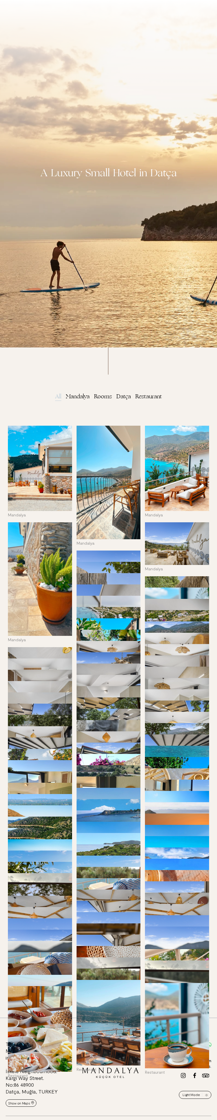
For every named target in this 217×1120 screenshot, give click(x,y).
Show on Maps (19, 1103)
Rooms (103, 397)
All (58, 397)
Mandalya (78, 397)
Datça (123, 397)
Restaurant (148, 397)
